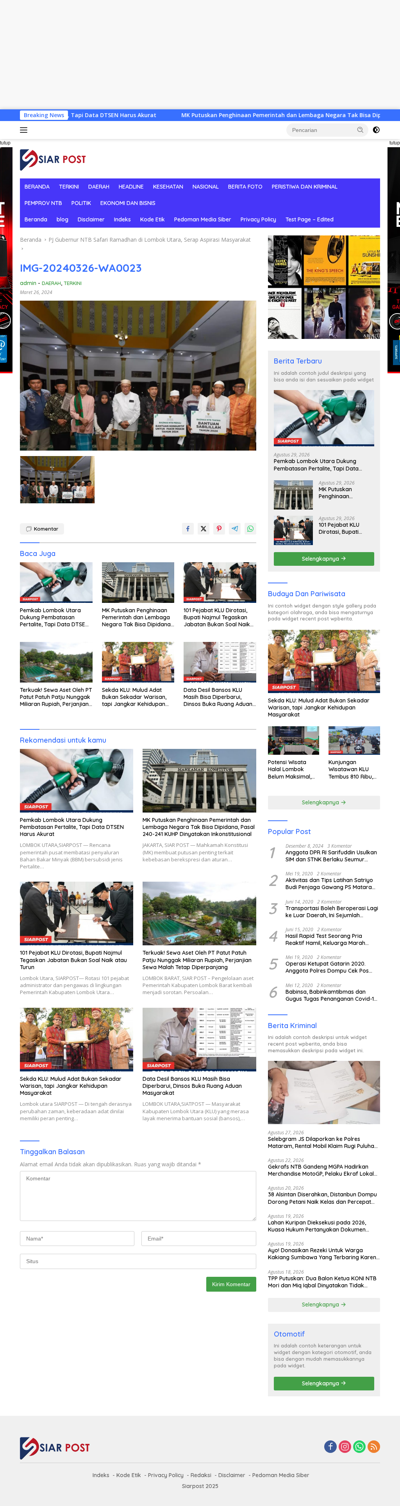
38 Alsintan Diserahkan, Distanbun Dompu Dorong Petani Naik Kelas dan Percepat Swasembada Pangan (322, 1198)
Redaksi (201, 1475)
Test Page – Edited (310, 219)
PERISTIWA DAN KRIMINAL (305, 186)
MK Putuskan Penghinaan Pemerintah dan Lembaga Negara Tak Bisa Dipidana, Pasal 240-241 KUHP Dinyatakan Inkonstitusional (138, 617)
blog (62, 219)
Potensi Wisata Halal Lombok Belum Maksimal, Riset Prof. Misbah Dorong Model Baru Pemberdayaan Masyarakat (293, 769)
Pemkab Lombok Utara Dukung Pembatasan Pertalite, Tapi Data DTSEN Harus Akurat (54, 617)
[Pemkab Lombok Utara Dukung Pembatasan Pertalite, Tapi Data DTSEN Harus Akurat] (56, 582)
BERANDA (37, 186)
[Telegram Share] (235, 529)
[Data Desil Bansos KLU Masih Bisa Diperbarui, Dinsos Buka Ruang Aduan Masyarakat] (220, 662)
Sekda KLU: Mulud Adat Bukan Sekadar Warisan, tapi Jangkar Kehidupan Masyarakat (134, 697)
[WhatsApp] (359, 1447)
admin (28, 283)
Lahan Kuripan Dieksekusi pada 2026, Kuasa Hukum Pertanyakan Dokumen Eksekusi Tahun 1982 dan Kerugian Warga (322, 1226)
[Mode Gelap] (376, 130)
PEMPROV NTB (43, 203)
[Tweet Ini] (203, 529)
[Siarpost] (53, 158)
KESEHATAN (168, 186)
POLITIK (81, 203)
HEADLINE (131, 186)
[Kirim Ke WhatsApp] (250, 529)
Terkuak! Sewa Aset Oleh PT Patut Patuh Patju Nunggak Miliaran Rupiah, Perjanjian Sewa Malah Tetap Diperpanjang (56, 697)
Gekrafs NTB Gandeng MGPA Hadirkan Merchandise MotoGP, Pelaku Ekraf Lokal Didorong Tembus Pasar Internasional (321, 1170)
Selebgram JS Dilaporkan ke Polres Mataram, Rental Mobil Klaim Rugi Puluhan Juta (322, 1142)
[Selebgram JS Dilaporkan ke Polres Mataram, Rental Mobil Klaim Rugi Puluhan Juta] (324, 1092)
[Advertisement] (200, 54)
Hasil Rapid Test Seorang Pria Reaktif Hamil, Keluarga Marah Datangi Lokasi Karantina (325, 939)
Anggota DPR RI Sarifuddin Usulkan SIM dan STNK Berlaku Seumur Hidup (331, 856)
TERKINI (69, 186)
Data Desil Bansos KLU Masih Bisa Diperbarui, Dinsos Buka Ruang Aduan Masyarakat (218, 697)
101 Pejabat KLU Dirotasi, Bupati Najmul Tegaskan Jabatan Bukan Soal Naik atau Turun (217, 617)
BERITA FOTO (245, 186)
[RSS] (374, 1447)
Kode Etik (152, 219)
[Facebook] (330, 1447)
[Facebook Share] (188, 529)
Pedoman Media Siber (202, 219)
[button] (360, 129)
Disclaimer (91, 219)
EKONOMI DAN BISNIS (127, 203)
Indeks (122, 219)
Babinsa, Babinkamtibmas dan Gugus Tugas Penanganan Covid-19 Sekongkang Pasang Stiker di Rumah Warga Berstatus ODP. (331, 995)
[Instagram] (345, 1447)
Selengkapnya (321, 558)
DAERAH (98, 186)
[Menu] (25, 130)
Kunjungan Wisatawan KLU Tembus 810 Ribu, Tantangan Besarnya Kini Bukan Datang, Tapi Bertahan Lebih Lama (351, 769)
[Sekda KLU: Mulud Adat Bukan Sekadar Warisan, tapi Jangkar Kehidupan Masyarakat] (138, 662)
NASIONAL (206, 186)
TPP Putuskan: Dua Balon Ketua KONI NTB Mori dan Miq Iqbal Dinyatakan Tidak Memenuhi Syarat (322, 1282)
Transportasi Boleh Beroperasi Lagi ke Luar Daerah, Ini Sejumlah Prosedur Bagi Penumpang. (332, 912)
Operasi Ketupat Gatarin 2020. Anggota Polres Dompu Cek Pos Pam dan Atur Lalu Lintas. (327, 967)
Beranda (36, 219)
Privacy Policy (258, 219)
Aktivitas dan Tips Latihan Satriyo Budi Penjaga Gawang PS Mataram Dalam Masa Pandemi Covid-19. (331, 884)
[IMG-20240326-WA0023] (57, 480)
